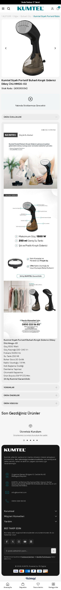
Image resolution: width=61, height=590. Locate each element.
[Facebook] (6, 541)
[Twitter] (12, 541)
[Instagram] (18, 541)
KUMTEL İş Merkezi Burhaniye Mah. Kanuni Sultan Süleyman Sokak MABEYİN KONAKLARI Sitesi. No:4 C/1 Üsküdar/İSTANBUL (34, 484)
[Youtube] (25, 541)
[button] (27, 440)
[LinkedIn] (31, 541)
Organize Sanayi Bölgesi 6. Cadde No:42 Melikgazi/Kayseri (29, 475)
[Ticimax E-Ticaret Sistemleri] (30, 578)
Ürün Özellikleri (12, 117)
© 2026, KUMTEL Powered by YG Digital (30, 566)
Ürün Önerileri (12, 395)
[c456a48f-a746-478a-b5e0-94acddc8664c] (14, 449)
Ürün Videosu (11, 403)
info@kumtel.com (19, 492)
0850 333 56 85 (19, 501)
